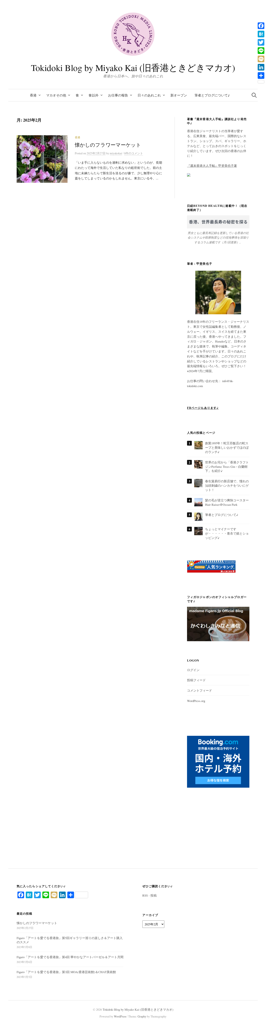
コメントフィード (199, 690)
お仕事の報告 (118, 95)
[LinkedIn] (261, 67)
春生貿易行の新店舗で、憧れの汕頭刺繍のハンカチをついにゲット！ (227, 485)
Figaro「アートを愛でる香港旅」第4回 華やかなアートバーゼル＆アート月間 (70, 957)
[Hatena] (261, 34)
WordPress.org (196, 701)
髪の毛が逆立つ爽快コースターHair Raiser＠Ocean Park (227, 502)
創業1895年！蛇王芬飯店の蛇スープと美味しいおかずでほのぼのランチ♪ (227, 447)
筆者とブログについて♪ (212, 95)
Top (256, 1016)
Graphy (142, 1016)
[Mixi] (261, 59)
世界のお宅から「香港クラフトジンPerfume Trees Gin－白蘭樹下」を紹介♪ (227, 466)
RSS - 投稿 (149, 895)
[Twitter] (261, 42)
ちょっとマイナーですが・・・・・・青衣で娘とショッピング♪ (227, 533)
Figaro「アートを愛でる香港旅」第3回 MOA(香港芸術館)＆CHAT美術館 (66, 972)
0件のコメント (133, 153)
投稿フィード (196, 680)
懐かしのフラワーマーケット (108, 144)
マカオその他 (56, 95)
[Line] (261, 50)
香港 (33, 95)
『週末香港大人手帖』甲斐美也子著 (212, 165)
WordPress (120, 1016)
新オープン (178, 95)
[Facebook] (261, 26)
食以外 (94, 95)
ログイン (193, 670)
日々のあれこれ (149, 95)
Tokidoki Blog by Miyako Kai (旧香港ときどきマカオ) (133, 67)
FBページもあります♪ (203, 408)
